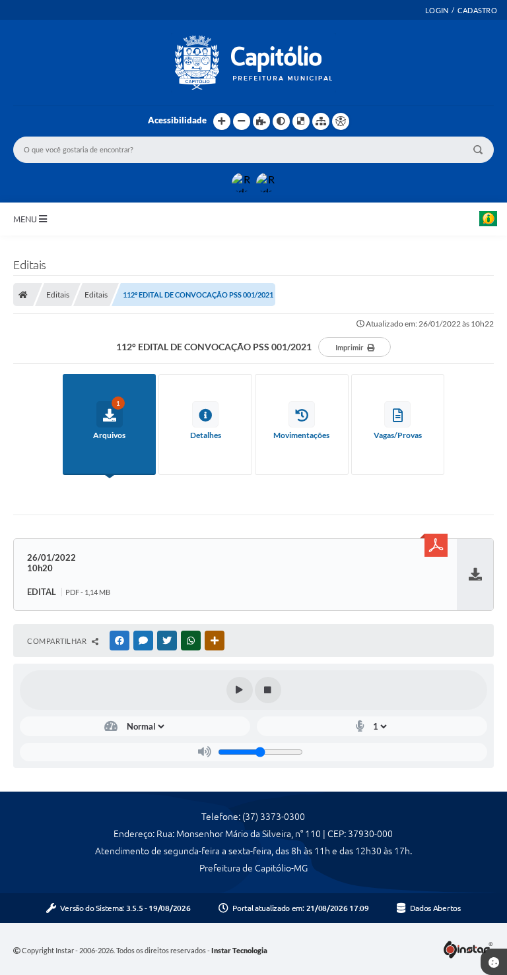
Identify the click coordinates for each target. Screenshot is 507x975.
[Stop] (268, 690)
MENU (26, 219)
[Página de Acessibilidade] (340, 121)
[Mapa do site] (320, 121)
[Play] (239, 690)
